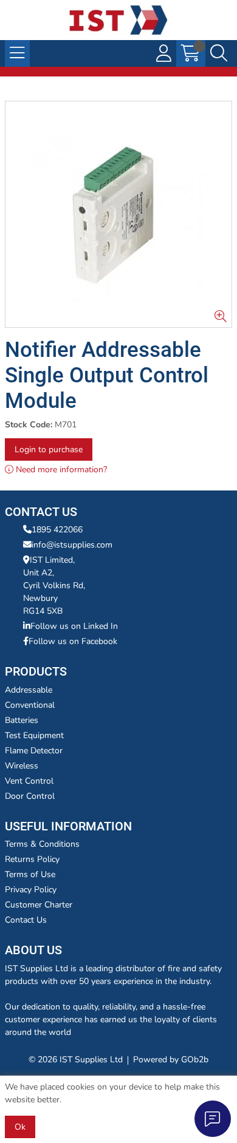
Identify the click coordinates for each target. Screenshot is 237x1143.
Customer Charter (38, 905)
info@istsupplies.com (72, 545)
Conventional (30, 705)
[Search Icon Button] (218, 53)
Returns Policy (32, 859)
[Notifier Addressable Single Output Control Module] (118, 214)
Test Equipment (34, 735)
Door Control (30, 796)
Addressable (28, 690)
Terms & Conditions (42, 844)
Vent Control (29, 781)
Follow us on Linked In (74, 626)
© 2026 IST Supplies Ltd (76, 1059)
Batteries (21, 720)
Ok (20, 1127)
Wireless (21, 766)
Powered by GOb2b (170, 1059)
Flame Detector (34, 750)
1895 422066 (57, 529)
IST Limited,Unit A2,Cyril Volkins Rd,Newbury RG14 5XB (54, 585)
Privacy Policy (31, 889)
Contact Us (26, 920)
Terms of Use (30, 874)
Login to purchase (49, 449)
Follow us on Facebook (73, 641)
